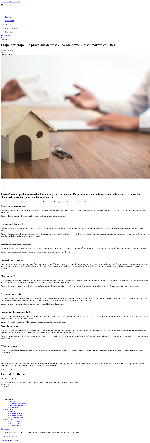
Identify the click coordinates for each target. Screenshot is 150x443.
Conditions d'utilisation (9, 436)
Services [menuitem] (8, 24)
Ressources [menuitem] (9, 32)
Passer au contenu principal (10, 2)
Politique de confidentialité (10, 440)
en (2, 38)
